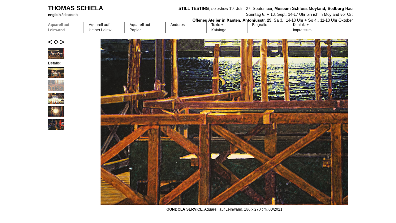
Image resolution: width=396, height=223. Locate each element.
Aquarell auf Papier (140, 27)
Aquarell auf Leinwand (58, 27)
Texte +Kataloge (218, 27)
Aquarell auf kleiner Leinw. (100, 27)
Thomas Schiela (75, 8)
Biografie (259, 25)
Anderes (177, 25)
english (55, 15)
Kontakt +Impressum (302, 27)
